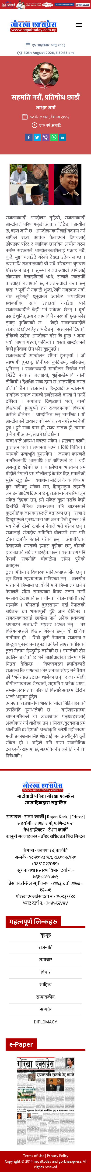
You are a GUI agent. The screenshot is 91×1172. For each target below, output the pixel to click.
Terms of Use (33, 1156)
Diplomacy (45, 1021)
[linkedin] (62, 137)
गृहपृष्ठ (45, 935)
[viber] (45, 137)
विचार (46, 972)
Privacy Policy (57, 1156)
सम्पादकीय (45, 997)
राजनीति (45, 947)
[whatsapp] (54, 137)
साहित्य (45, 985)
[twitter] (37, 137)
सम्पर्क (45, 1010)
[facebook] (28, 137)
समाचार (45, 960)
